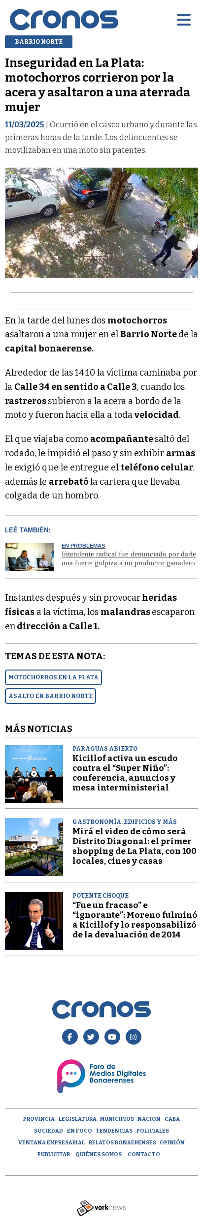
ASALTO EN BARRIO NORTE (50, 696)
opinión (172, 1142)
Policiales (152, 1131)
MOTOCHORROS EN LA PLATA (53, 677)
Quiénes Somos (98, 1154)
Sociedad (48, 1131)
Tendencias (114, 1131)
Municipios (117, 1119)
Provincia (39, 1119)
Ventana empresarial (51, 1142)
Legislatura (78, 1119)
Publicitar (53, 1154)
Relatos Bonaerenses (122, 1142)
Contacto (144, 1154)
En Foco (79, 1131)
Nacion (149, 1119)
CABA (172, 1119)
